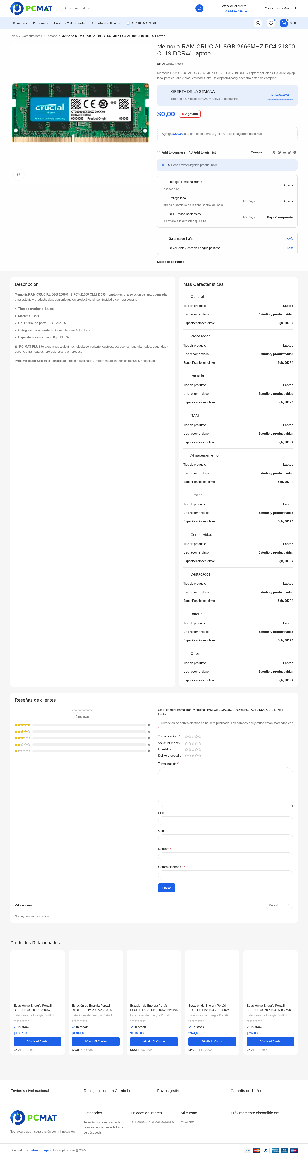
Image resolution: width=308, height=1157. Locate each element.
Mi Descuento (280, 94)
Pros (161, 812)
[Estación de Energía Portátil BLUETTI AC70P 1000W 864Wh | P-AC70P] (270, 956)
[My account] (257, 23)
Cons (162, 831)
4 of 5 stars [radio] (196, 736)
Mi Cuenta (187, 1078)
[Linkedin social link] (284, 152)
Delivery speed (169, 755)
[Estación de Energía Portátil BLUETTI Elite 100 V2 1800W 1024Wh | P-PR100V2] (212, 956)
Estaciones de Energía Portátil (34, 972)
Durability (165, 749)
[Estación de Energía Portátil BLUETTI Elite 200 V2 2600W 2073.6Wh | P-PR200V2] (96, 956)
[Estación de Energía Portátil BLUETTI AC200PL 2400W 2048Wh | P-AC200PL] (37, 956)
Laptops (51, 36)
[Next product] (295, 36)
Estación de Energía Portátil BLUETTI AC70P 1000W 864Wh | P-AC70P (269, 967)
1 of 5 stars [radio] (186, 736)
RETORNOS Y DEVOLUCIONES (152, 1078)
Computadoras (32, 36)
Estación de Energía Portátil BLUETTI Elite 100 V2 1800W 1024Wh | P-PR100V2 (208, 967)
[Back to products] (289, 36)
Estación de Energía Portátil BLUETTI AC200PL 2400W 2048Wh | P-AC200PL (33, 967)
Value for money (169, 743)
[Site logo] (31, 8)
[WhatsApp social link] (289, 152)
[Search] (199, 8)
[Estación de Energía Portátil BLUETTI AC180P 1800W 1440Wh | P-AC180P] (154, 956)
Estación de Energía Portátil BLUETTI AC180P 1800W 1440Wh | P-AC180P (154, 967)
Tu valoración (168, 763)
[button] (297, 1140)
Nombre (164, 849)
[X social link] (274, 152)
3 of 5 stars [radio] (193, 736)
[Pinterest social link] (279, 152)
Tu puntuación (169, 736)
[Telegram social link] (295, 152)
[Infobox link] (33, 1047)
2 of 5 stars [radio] (189, 736)
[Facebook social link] (269, 152)
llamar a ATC (234, 23)
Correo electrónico (171, 867)
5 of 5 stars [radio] (199, 736)
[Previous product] (284, 36)
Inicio (14, 36)
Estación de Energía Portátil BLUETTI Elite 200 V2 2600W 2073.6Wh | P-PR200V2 (92, 967)
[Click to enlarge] (19, 175)
